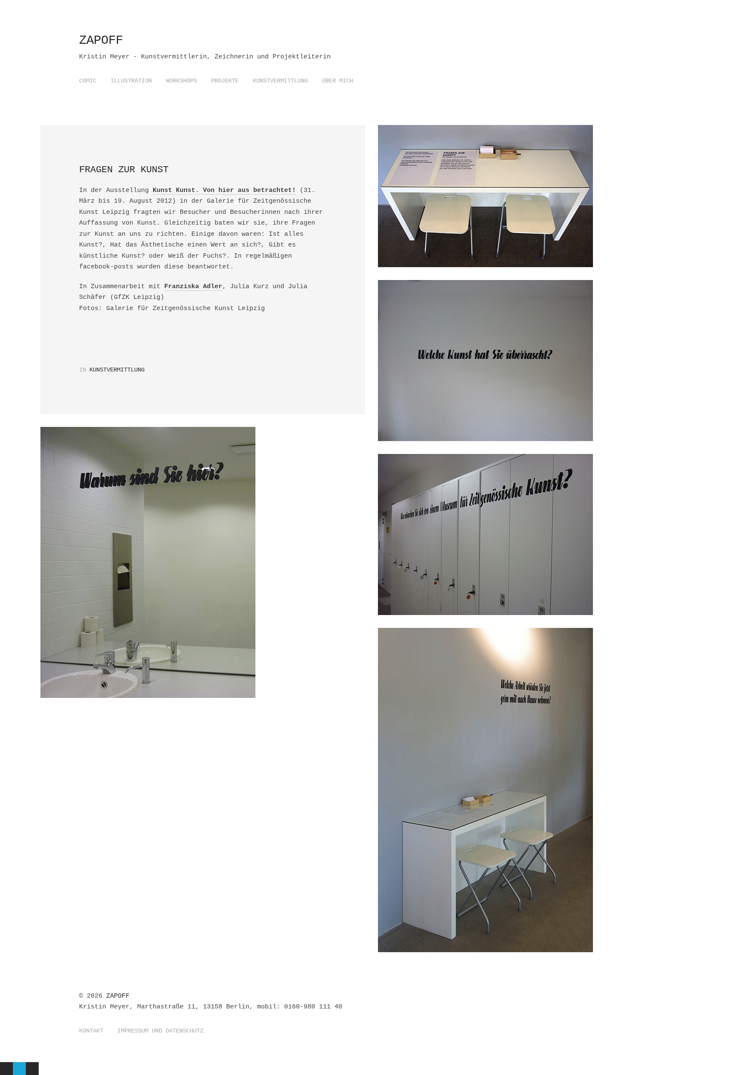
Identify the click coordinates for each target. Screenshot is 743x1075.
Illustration (131, 80)
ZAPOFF (101, 40)
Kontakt (91, 1030)
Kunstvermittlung (280, 80)
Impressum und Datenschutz (160, 1030)
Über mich (337, 80)
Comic (87, 80)
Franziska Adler (193, 286)
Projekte (225, 80)
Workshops (181, 80)
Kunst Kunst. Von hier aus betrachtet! (224, 190)
